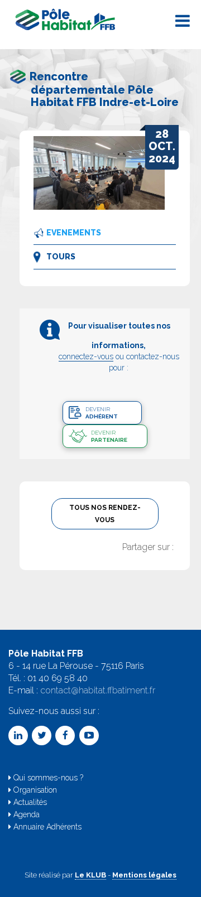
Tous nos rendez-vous (105, 514)
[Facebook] (65, 735)
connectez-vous (86, 356)
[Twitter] (41, 735)
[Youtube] (89, 735)
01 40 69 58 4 (54, 678)
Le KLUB (90, 875)
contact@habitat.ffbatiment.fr (97, 690)
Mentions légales (144, 875)
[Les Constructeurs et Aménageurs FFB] (66, 19)
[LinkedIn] (18, 735)
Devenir (101, 412)
